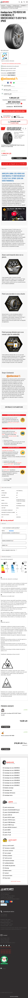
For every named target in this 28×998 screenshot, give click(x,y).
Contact (6, 873)
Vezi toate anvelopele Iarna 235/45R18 (14, 164)
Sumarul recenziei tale (8, 540)
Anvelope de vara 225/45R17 (12, 775)
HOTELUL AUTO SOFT (13, 422)
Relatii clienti (7, 870)
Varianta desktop (14, 996)
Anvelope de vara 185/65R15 (12, 773)
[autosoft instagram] (11, 83)
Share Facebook (8, 83)
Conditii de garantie (9, 865)
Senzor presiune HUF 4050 (7, 735)
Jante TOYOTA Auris (9, 820)
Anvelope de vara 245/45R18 (12, 783)
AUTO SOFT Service (15, 881)
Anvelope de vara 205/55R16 (12, 768)
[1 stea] (9, 531)
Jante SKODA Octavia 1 (10, 827)
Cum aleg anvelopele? (8, 520)
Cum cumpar (7, 853)
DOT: (10, 102)
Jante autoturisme (9, 807)
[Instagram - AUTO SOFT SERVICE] (7, 949)
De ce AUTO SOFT (9, 845)
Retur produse (8, 855)
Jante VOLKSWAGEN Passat (12, 810)
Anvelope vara (8, 790)
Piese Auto (7, 878)
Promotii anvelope (9, 860)
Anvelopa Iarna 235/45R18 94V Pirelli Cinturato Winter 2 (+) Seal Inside (13, 145)
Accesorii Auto (8, 875)
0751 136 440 (4, 914)
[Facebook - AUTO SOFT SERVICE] (2, 949)
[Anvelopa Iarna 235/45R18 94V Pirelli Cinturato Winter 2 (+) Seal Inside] (14, 138)
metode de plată (12, 436)
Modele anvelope (8, 788)
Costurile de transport (7, 450)
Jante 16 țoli (7, 832)
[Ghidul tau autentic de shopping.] (4, 904)
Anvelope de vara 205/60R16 (12, 778)
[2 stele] (10, 531)
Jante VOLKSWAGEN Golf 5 (11, 812)
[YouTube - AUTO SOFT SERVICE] (10, 949)
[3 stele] (11, 531)
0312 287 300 (6, 117)
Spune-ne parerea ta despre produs (11, 532)
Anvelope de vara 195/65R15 (12, 770)
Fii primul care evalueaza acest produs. (11, 63)
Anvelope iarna (8, 795)
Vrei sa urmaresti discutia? (8, 550)
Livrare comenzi (8, 850)
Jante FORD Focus (9, 825)
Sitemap (6, 868)
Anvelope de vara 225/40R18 (12, 780)
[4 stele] (12, 531)
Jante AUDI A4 (8, 815)
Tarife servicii (8, 858)
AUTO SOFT (4, 2)
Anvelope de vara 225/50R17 (12, 785)
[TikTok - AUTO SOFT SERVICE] (4, 949)
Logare (22, 1)
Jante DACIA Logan (9, 817)
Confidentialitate (9, 863)
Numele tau (5, 545)
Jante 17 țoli (7, 835)
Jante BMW (7, 830)
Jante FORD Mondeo (9, 822)
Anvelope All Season (9, 793)
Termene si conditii (9, 848)
